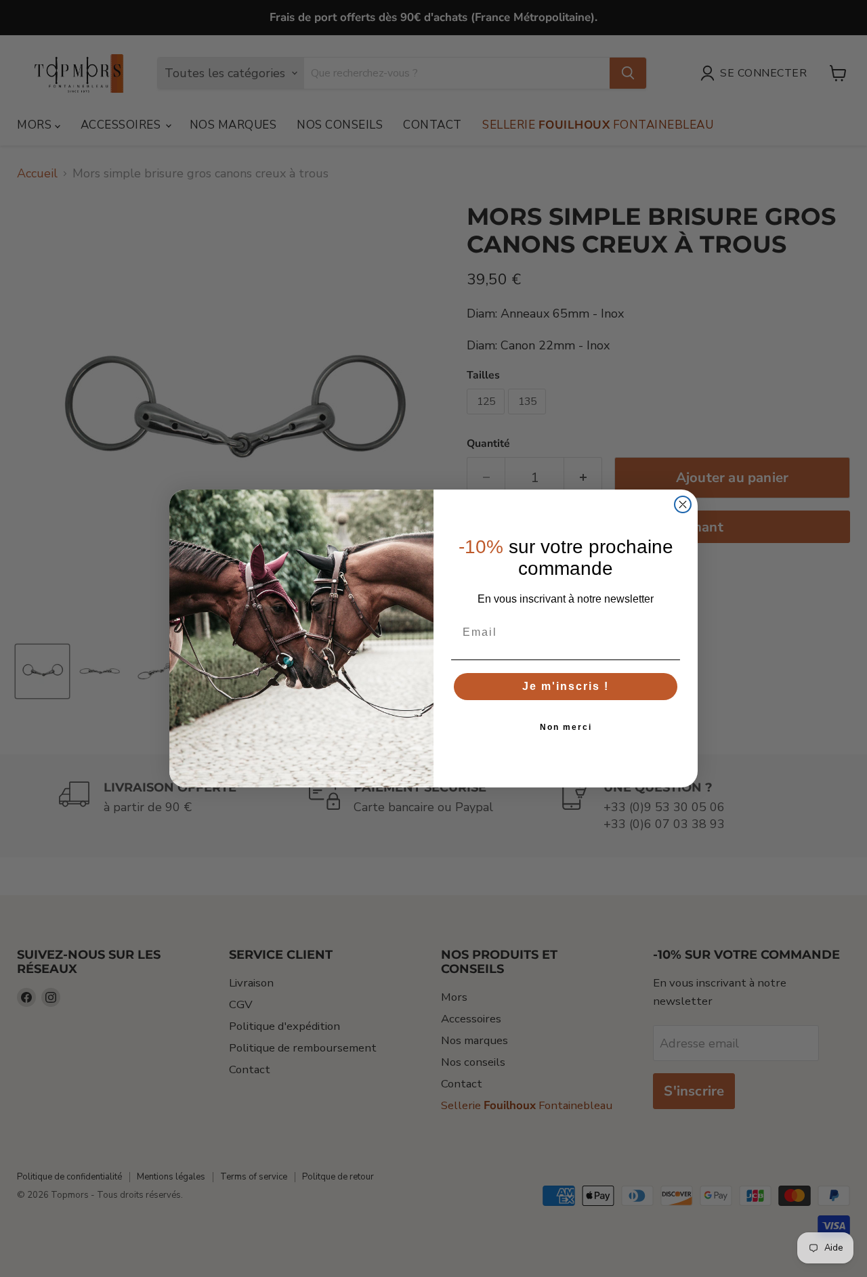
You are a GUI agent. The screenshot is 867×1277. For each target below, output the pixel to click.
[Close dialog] (683, 504)
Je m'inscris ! (565, 686)
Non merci (566, 727)
